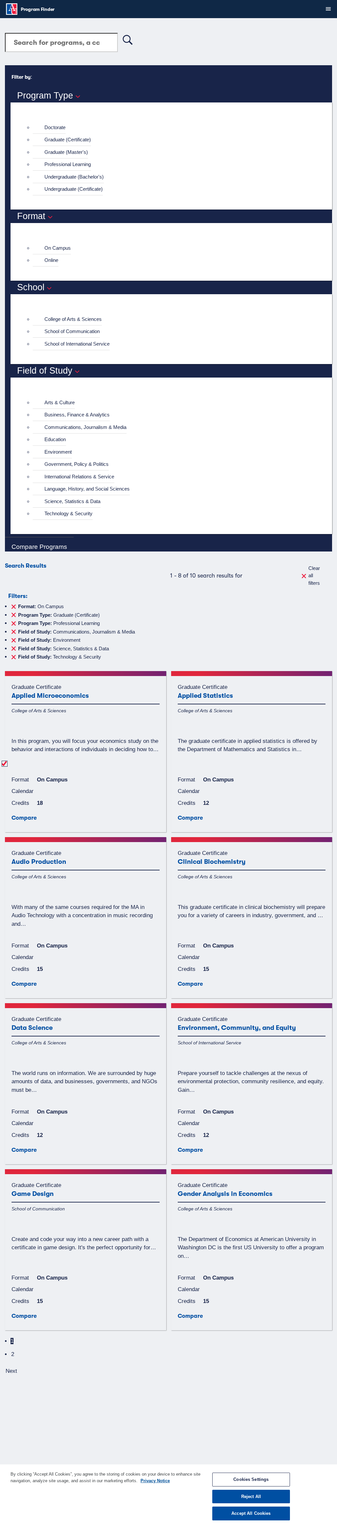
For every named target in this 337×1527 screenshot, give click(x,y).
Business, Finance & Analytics (77, 414)
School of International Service (77, 344)
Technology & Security (68, 513)
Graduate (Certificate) (67, 139)
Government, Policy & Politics (76, 464)
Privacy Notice (155, 1480)
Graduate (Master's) (66, 152)
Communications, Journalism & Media (85, 427)
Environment (58, 452)
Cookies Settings (251, 1479)
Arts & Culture (59, 402)
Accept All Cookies (251, 1513)
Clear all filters (314, 575)
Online (51, 260)
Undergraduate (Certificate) (73, 189)
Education (55, 439)
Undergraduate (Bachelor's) (74, 177)
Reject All (251, 1496)
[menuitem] (174, 127)
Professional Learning (67, 164)
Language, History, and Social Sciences (87, 489)
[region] (168, 1495)
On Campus (57, 248)
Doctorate (54, 127)
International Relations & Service (79, 476)
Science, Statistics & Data (72, 501)
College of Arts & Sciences (73, 319)
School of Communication (72, 331)
